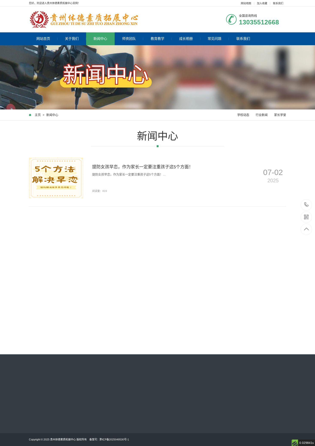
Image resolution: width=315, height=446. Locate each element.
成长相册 (186, 38)
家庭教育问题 (189, 405)
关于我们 (72, 38)
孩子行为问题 (130, 405)
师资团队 (129, 38)
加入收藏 (262, 3)
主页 (38, 115)
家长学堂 (280, 115)
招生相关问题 (130, 420)
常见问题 (214, 38)
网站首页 (43, 38)
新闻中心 (100, 38)
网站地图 (246, 3)
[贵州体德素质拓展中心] (84, 19)
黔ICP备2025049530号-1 (114, 439)
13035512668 (306, 205)
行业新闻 (262, 115)
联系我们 (278, 3)
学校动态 (243, 115)
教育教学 (157, 38)
